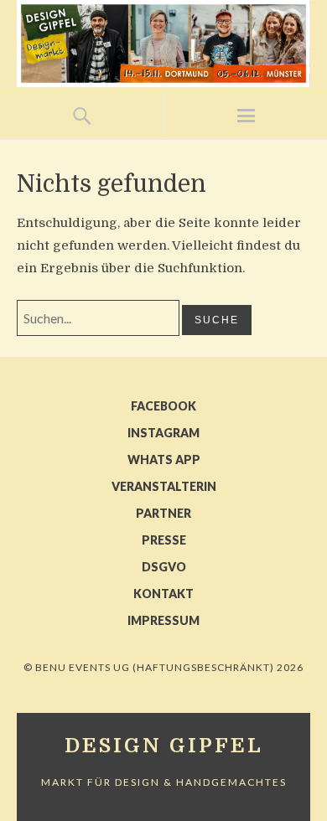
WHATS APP (163, 459)
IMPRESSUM (163, 620)
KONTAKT (163, 593)
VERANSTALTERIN (164, 486)
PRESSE (164, 540)
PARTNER (163, 513)
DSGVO (164, 567)
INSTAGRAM (163, 433)
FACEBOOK (163, 406)
